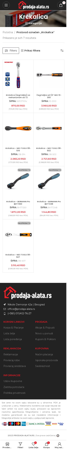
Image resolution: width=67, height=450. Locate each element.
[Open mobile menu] (6, 5)
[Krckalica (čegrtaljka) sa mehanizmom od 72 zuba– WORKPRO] (18, 75)
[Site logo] (33, 4)
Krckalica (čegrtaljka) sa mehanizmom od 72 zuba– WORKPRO (18, 97)
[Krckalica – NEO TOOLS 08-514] (18, 128)
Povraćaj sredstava (14, 366)
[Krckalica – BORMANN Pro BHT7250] (18, 181)
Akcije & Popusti (45, 327)
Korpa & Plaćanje (13, 327)
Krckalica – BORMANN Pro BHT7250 (18, 202)
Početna (8, 32)
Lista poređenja (12, 339)
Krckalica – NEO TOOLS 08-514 (18, 149)
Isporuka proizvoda (46, 360)
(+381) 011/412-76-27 (19, 313)
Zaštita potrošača (13, 387)
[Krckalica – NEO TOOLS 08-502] (49, 128)
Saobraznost (42, 366)
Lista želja (9, 333)
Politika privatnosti (14, 392)
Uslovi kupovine (12, 381)
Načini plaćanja (44, 354)
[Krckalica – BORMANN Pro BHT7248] (49, 181)
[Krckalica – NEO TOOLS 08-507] (18, 234)
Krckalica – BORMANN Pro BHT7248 (49, 202)
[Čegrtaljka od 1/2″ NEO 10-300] (49, 75)
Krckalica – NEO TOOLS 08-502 (49, 149)
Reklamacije (10, 354)
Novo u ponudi (44, 333)
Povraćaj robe (11, 360)
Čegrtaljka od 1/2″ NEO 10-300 (49, 96)
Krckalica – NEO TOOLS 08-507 (18, 255)
